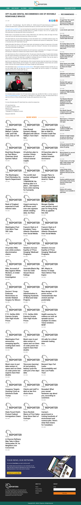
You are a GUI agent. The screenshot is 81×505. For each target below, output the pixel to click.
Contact (37, 493)
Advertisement (38, 491)
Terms (36, 486)
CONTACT (31, 8)
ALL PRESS (23, 8)
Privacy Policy (38, 489)
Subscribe (64, 493)
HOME (8, 8)
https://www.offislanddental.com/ (12, 95)
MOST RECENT (15, 8)
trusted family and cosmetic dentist (25, 66)
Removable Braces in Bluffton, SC (12, 29)
